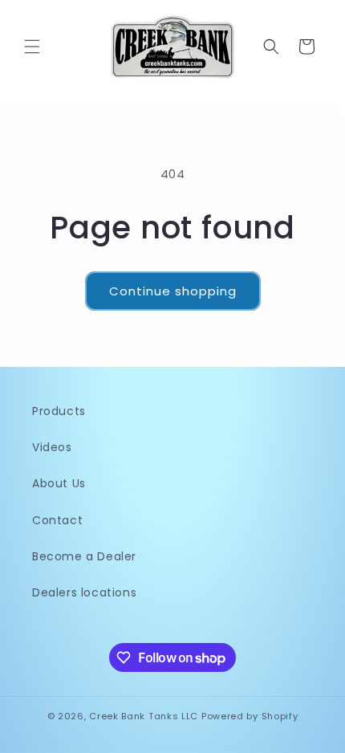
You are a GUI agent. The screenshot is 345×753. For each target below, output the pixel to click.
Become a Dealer (84, 556)
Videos (52, 447)
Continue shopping (173, 291)
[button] (32, 46)
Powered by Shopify (249, 716)
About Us (59, 483)
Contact (57, 520)
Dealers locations (84, 592)
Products (59, 411)
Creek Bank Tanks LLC (143, 716)
